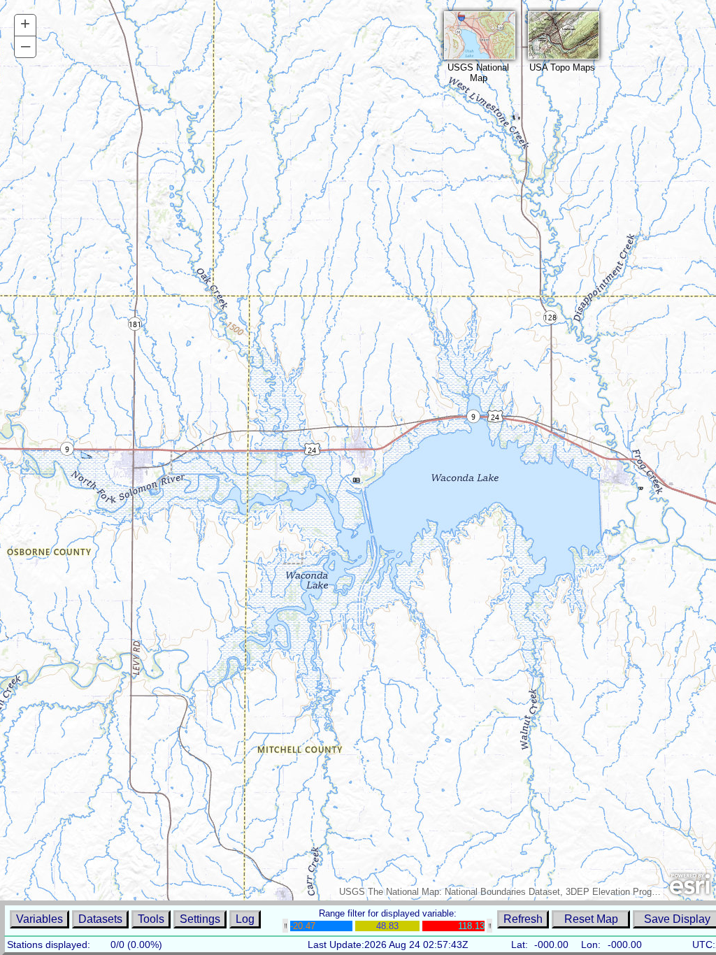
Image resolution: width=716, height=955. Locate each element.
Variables (39, 919)
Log (245, 919)
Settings (200, 919)
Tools (151, 919)
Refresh (523, 919)
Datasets (100, 919)
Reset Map (591, 919)
